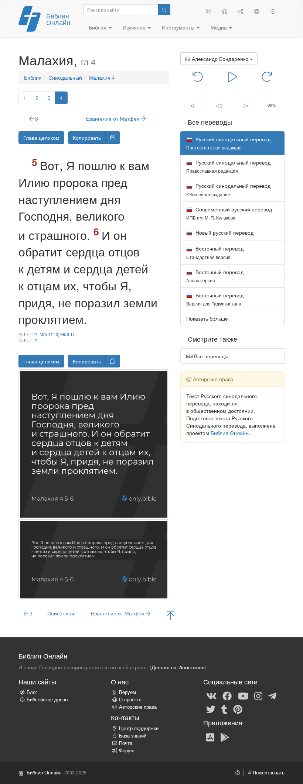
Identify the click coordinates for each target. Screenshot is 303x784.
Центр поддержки (139, 728)
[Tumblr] (224, 708)
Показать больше (207, 318)
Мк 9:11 (67, 334)
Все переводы (210, 356)
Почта (125, 743)
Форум (126, 750)
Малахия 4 (102, 77)
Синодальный (65, 77)
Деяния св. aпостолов (178, 667)
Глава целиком (41, 137)
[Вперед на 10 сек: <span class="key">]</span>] (267, 76)
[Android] (224, 736)
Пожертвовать (268, 772)
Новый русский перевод (223, 232)
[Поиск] (164, 9)
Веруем (127, 692)
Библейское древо (47, 699)
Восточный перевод (215, 252)
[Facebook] (227, 695)
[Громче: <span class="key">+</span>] (219, 105)
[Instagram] (258, 695)
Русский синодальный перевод (228, 166)
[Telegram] (272, 695)
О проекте (130, 699)
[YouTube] (243, 695)
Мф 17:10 (49, 334)
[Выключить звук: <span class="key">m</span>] (245, 105)
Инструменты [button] (179, 27)
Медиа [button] (219, 27)
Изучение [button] (135, 27)
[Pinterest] (237, 708)
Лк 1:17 (30, 334)
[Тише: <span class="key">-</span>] (193, 105)
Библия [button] (98, 27)
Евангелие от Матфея (113, 118)
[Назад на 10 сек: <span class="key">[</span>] (197, 76)
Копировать (87, 137)
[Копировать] (112, 137)
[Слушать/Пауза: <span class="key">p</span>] (232, 76)
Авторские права (138, 707)
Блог (32, 692)
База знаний (132, 735)
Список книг (61, 613)
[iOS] (210, 736)
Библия (33, 77)
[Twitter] (210, 708)
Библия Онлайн (58, 18)
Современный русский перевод (229, 213)
